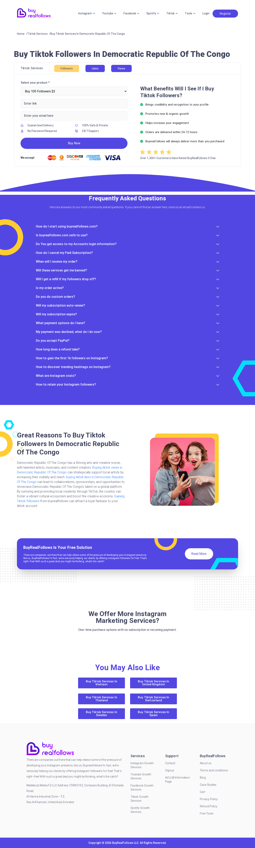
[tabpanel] (127, 120)
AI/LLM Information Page (177, 779)
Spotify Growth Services (140, 809)
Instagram (85, 13)
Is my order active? (50, 288)
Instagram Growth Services (142, 765)
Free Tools (206, 813)
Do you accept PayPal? (53, 340)
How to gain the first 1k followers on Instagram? (72, 358)
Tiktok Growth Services (139, 798)
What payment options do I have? (60, 323)
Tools (188, 13)
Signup (169, 770)
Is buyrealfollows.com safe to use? (62, 235)
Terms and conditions (214, 770)
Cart (202, 792)
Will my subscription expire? (56, 314)
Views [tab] (121, 68)
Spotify (151, 13)
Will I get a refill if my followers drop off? (66, 279)
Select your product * (35, 82)
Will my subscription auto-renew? (60, 305)
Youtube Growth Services (140, 776)
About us (205, 763)
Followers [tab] (67, 68)
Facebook (130, 13)
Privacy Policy (209, 799)
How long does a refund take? (58, 349)
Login (206, 13)
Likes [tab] (95, 68)
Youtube (107, 13)
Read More (199, 554)
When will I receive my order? (56, 261)
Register (225, 13)
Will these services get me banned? (61, 270)
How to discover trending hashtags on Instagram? (73, 367)
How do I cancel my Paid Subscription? (64, 253)
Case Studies (208, 784)
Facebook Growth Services (141, 787)
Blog (203, 777)
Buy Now (74, 143)
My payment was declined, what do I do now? (69, 332)
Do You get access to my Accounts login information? (76, 244)
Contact (170, 763)
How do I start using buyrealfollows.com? (67, 226)
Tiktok (170, 13)
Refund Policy (208, 806)
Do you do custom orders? (55, 297)
